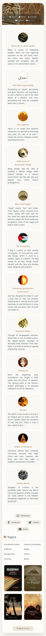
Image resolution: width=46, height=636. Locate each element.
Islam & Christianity (32, 544)
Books (26, 559)
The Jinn (23, 410)
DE (29, 20)
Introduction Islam (12, 544)
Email (25, 529)
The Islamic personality (23, 85)
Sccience (7, 559)
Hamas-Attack (23, 483)
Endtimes (8, 549)
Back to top (23, 628)
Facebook (16, 522)
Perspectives (9, 554)
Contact (20, 20)
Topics (13, 17)
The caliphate (23, 124)
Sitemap (33, 17)
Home (23, 17)
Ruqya (26, 549)
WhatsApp (25, 515)
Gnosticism (23, 370)
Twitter (36, 522)
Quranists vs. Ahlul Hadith (23, 45)
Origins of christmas (23, 446)
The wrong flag (23, 246)
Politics (27, 554)
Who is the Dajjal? (23, 204)
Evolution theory (23, 331)
